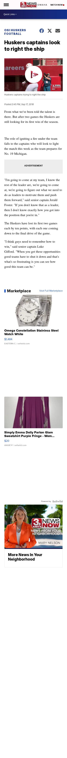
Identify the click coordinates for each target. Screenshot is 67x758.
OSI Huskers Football (15, 32)
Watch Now (56, 5)
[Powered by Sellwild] (57, 501)
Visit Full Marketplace (51, 291)
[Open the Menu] (6, 5)
